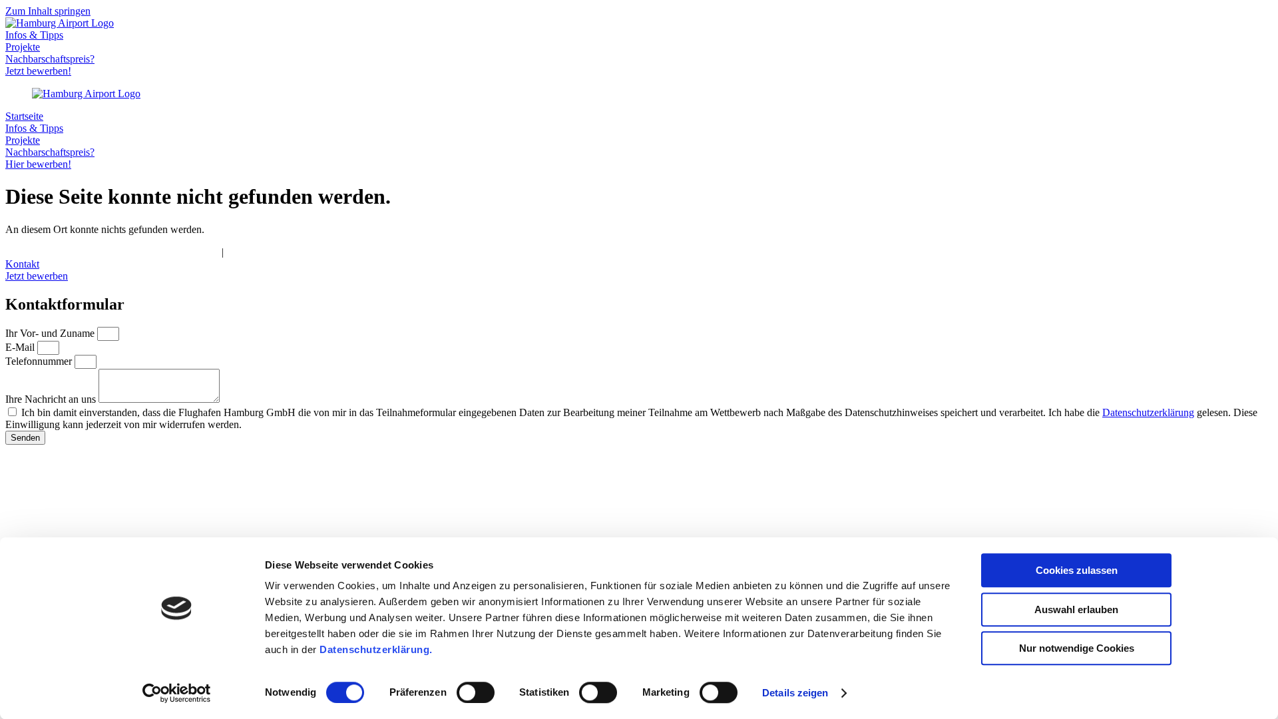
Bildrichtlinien (256, 252)
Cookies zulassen (1077, 570)
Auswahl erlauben (1076, 609)
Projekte (22, 47)
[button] (639, 264)
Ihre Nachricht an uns (52, 399)
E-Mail (21, 347)
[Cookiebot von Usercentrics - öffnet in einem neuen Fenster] (176, 693)
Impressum (28, 252)
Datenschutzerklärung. (376, 649)
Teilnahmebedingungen (168, 252)
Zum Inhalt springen (48, 11)
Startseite (24, 116)
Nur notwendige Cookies (1076, 648)
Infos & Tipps (34, 35)
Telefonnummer (40, 361)
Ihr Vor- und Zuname (51, 333)
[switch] (476, 692)
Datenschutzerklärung (1148, 412)
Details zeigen (795, 692)
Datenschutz (84, 252)
